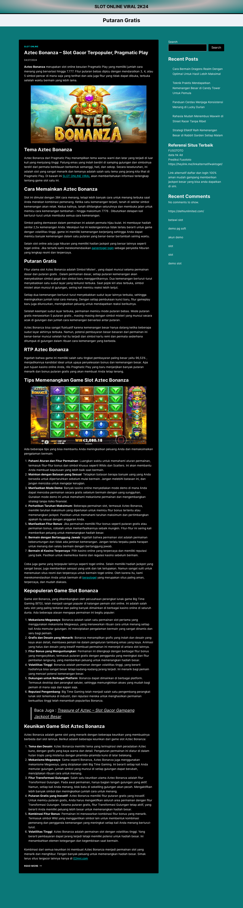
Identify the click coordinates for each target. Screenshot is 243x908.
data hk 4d (175, 155)
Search (173, 41)
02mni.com (80, 858)
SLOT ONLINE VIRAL (76, 176)
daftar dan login (197, 172)
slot (170, 246)
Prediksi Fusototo (179, 159)
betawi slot (175, 220)
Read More (33, 866)
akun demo (175, 237)
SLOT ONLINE (31, 46)
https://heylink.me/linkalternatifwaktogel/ (195, 164)
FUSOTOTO (175, 150)
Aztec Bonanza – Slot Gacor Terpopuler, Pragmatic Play (86, 52)
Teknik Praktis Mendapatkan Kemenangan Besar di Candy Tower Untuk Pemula (196, 88)
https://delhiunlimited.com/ (186, 211)
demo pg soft (177, 228)
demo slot (175, 263)
